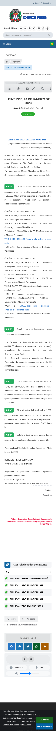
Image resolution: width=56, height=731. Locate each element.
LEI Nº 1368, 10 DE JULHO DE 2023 (25, 592)
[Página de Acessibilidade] (48, 29)
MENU (8, 44)
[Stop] (31, 659)
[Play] (25, 659)
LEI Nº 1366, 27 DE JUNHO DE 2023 (25, 606)
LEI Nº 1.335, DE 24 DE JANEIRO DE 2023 (27, 140)
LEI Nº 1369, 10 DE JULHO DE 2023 (25, 585)
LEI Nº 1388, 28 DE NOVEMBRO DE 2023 (27, 578)
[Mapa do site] (43, 29)
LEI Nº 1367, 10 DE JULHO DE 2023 (25, 599)
